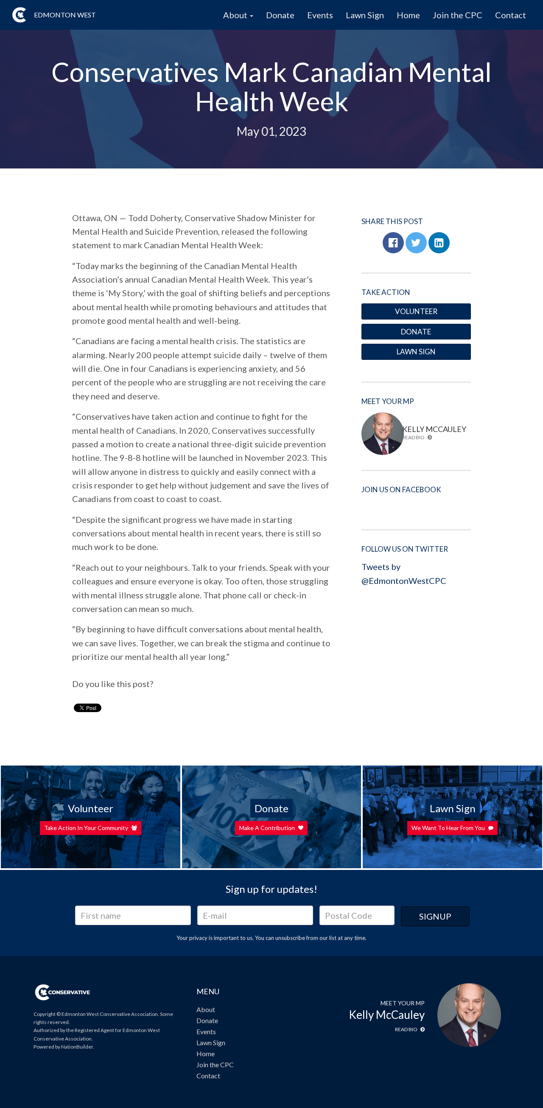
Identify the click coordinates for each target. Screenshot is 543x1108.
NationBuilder (77, 1046)
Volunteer (416, 311)
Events (320, 15)
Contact (510, 15)
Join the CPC (457, 15)
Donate (280, 15)
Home (408, 15)
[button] (393, 242)
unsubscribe (290, 937)
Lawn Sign (365, 15)
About (205, 1009)
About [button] (236, 15)
